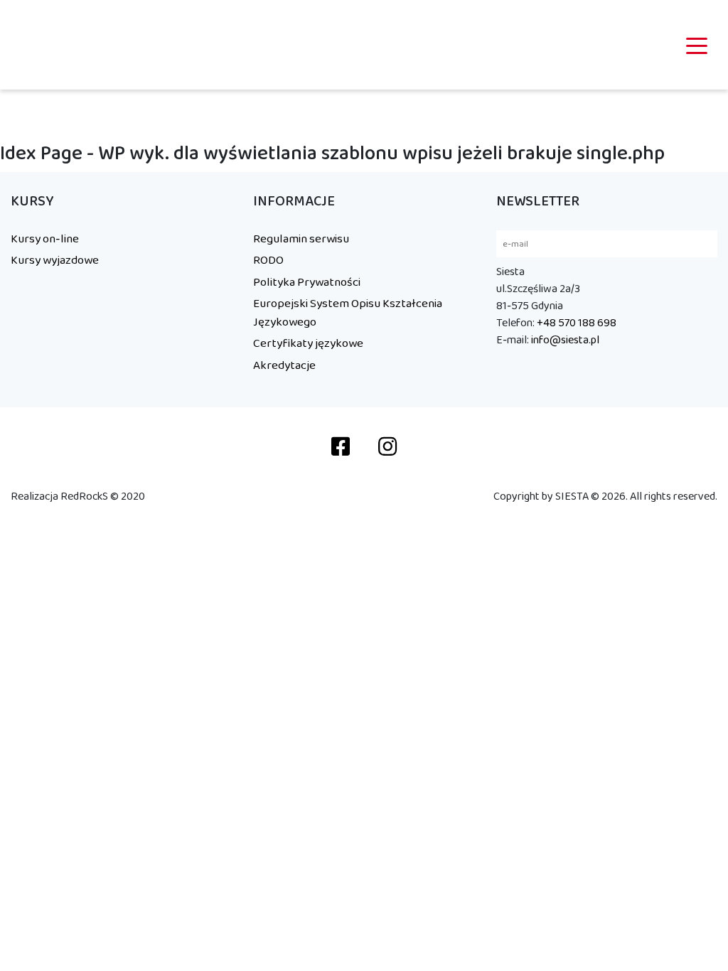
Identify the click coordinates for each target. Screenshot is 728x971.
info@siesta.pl (565, 340)
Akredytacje (284, 365)
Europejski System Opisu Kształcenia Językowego (347, 312)
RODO (268, 260)
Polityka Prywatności (306, 282)
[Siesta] (46, 45)
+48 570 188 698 (576, 323)
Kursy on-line (45, 239)
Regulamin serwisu (301, 239)
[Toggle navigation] (697, 44)
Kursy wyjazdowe (55, 260)
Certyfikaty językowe (308, 343)
